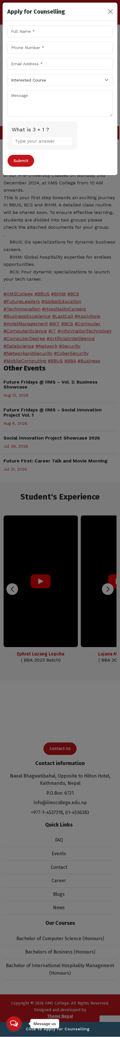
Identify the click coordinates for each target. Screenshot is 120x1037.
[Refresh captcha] (69, 129)
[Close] (110, 11)
